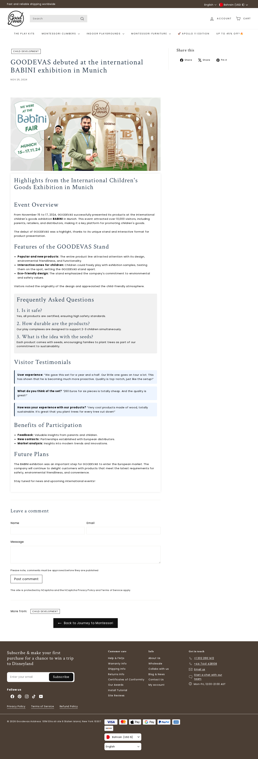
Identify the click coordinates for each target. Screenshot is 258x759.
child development (26, 51)
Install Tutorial (117, 690)
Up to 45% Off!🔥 (229, 33)
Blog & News (156, 674)
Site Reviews (116, 695)
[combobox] (58, 18)
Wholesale (155, 663)
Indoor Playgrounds (104, 33)
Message (17, 542)
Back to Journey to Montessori (88, 623)
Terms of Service (112, 590)
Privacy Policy (86, 590)
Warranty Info (117, 663)
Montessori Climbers (59, 33)
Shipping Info (117, 669)
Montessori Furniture (149, 33)
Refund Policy (69, 706)
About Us (154, 658)
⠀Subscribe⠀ (61, 677)
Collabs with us (158, 669)
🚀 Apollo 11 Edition (193, 33)
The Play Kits (24, 33)
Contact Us (156, 679)
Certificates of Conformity (126, 679)
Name (15, 523)
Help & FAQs (116, 658)
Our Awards (116, 685)
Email (91, 523)
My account (156, 685)
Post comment (26, 579)
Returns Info (116, 674)
